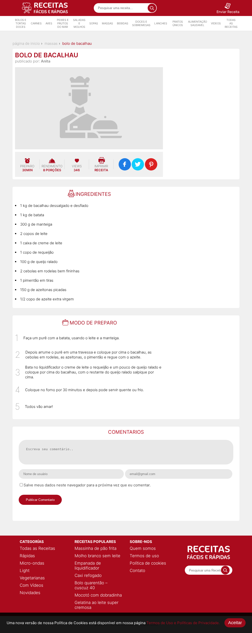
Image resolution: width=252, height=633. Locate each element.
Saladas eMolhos (79, 23)
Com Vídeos (31, 585)
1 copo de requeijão (37, 252)
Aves (49, 23)
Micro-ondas (32, 563)
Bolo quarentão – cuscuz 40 (91, 585)
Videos (216, 23)
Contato (137, 570)
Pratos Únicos (178, 23)
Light (25, 570)
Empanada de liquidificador (88, 566)
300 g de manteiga (36, 224)
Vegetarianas (32, 577)
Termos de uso (144, 555)
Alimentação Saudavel (197, 23)
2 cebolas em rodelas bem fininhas (49, 271)
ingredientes (93, 194)
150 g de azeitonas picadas (43, 289)
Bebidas (122, 23)
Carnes (36, 23)
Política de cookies (148, 563)
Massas (107, 23)
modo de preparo (93, 323)
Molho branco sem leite (97, 555)
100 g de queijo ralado (39, 261)
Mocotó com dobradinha (98, 595)
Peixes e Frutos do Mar (63, 23)
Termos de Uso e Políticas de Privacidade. (183, 622)
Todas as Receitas (231, 23)
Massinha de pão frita (95, 548)
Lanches (160, 23)
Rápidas (27, 555)
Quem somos (143, 548)
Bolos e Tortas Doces (20, 23)
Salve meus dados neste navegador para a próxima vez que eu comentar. (87, 485)
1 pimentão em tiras (36, 280)
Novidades (30, 592)
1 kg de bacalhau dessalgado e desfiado (54, 205)
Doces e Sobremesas (141, 23)
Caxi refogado (88, 575)
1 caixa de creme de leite (41, 243)
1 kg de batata (32, 215)
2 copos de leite (33, 233)
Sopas (93, 23)
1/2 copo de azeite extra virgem (47, 299)
